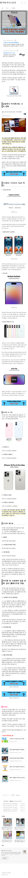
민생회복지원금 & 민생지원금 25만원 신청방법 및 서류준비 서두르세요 (11, 811)
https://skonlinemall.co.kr (9, 50)
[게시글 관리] (8, 795)
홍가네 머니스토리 (6, 850)
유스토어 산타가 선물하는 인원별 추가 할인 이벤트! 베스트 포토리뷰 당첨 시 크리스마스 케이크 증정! (13, 45)
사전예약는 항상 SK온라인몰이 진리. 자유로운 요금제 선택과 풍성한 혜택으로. (9, 55)
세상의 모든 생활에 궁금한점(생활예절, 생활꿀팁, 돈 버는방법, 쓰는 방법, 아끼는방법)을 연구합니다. (11, 854)
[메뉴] (25, 3)
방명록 (13, 8)
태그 (7, 8)
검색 (22, 3)
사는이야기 (6, 801)
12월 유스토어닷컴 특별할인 (11, 42)
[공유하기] (6, 795)
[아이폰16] (14, 87)
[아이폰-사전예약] (14, 681)
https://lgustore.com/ (8, 40)
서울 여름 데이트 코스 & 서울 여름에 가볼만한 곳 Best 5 (11, 809)
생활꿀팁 (11, 801)
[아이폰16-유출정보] (14, 401)
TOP (25, 873)
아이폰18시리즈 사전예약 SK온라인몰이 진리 (9, 53)
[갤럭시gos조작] (14, 171)
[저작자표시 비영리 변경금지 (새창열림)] (18, 795)
